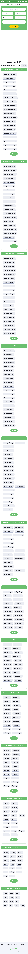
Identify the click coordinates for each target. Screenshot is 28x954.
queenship (19, 623)
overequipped (9, 358)
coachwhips (8, 551)
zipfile (15, 709)
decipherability (9, 129)
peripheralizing (9, 82)
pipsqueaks (8, 531)
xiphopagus (19, 555)
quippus (17, 713)
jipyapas (18, 660)
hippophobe (8, 566)
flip (12, 864)
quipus (6, 774)
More (14, 154)
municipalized (9, 286)
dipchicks (7, 615)
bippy (6, 823)
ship (12, 868)
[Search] (23, 9)
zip (5, 893)
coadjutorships (9, 202)
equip (6, 807)
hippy (14, 815)
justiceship (8, 510)
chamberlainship (10, 102)
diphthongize (8, 351)
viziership (19, 531)
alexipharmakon (9, 170)
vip (11, 897)
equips (15, 766)
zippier (7, 721)
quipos (15, 770)
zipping (16, 705)
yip (5, 897)
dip (5, 901)
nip (5, 905)
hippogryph (8, 543)
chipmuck (7, 652)
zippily (16, 698)
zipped (16, 750)
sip (17, 905)
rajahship (17, 607)
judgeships (8, 570)
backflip (16, 672)
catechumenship (10, 229)
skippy (15, 774)
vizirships (7, 535)
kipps (6, 835)
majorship (8, 623)
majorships (20, 570)
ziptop (6, 762)
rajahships (8, 555)
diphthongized (9, 258)
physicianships (9, 206)
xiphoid (7, 717)
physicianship (9, 317)
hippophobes (9, 506)
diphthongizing (9, 166)
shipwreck (8, 627)
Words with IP (18, 4)
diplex (6, 786)
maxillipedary (9, 310)
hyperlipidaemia (9, 145)
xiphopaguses (9, 421)
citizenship (8, 455)
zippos (15, 758)
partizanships (9, 290)
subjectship (8, 462)
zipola (14, 778)
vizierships (20, 443)
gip (11, 901)
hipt (5, 868)
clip (5, 876)
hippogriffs (8, 502)
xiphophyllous (9, 262)
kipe (6, 860)
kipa (6, 864)
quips (6, 811)
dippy (14, 827)
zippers (16, 717)
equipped (7, 660)
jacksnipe (19, 604)
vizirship (7, 600)
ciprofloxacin (8, 282)
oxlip (6, 819)
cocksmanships (9, 333)
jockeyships (8, 443)
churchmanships (9, 174)
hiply (14, 831)
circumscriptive (9, 125)
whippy (16, 754)
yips (12, 872)
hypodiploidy (8, 406)
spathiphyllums (9, 213)
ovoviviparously (9, 113)
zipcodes (17, 668)
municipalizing (9, 194)
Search (14, 26)
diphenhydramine (10, 90)
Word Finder (10, 4)
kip (11, 893)
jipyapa (16, 701)
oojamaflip (8, 574)
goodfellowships (10, 141)
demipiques (19, 559)
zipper (6, 758)
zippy (6, 803)
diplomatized (9, 398)
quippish (16, 649)
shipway (7, 733)
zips (13, 852)
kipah (14, 823)
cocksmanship (9, 425)
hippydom (7, 680)
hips (19, 864)
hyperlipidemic (9, 225)
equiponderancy (9, 178)
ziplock (7, 698)
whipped (17, 733)
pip (17, 897)
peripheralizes (9, 198)
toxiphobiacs (9, 390)
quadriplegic (8, 413)
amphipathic (8, 482)
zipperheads (8, 447)
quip (6, 852)
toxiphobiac (8, 466)
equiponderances (10, 109)
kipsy (6, 827)
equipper (18, 676)
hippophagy (8, 547)
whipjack (7, 645)
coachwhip (8, 604)
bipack (15, 782)
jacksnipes (20, 551)
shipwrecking (9, 417)
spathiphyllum (9, 325)
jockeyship (8, 527)
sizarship (18, 627)
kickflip (7, 656)
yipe (5, 872)
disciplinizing (8, 221)
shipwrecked (8, 474)
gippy (6, 831)
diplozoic (18, 615)
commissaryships (10, 106)
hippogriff (8, 562)
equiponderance (10, 241)
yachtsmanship (9, 329)
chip (13, 856)
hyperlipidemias (9, 149)
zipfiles (7, 672)
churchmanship (9, 270)
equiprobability (9, 78)
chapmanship (9, 490)
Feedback (8, 951)
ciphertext (8, 559)
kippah (6, 770)
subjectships (8, 386)
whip (6, 856)
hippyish (18, 680)
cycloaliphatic (9, 237)
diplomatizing (9, 302)
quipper (7, 713)
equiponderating (10, 137)
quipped (7, 705)
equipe (6, 766)
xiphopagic (18, 535)
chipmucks (18, 600)
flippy (14, 786)
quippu (6, 754)
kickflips (7, 607)
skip (20, 860)
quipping (7, 664)
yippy (22, 815)
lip (17, 901)
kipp (20, 852)
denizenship (8, 470)
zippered (7, 668)
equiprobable (9, 402)
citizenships (8, 374)
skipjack (17, 645)
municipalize (8, 410)
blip (18, 872)
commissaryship (10, 233)
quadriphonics (9, 274)
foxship (7, 701)
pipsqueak (18, 596)
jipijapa (7, 649)
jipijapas (7, 596)
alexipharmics (9, 278)
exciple (16, 725)
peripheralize (8, 294)
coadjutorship (9, 298)
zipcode (7, 709)
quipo (14, 807)
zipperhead (8, 539)
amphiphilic (8, 486)
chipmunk (7, 676)
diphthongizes (9, 266)
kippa (21, 831)
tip (22, 905)
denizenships (9, 394)
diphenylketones (10, 133)
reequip (16, 729)
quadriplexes (8, 355)
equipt (6, 782)
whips (14, 835)
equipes (7, 725)
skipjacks (18, 592)
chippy (15, 762)
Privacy (14, 951)
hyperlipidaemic (9, 94)
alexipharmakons (10, 74)
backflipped (8, 451)
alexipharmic (8, 366)
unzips (6, 778)
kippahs (7, 729)
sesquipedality (9, 209)
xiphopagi (8, 611)
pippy (13, 819)
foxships (18, 652)
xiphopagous (9, 478)
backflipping (8, 370)
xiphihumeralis (9, 182)
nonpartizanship (9, 86)
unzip (6, 815)
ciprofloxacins (9, 190)
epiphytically (8, 306)
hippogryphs (8, 459)
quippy (7, 750)
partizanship (8, 382)
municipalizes (9, 313)
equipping (8, 619)
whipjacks (8, 592)
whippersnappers (10, 117)
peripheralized (9, 186)
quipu (14, 811)
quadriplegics (9, 321)
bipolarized (20, 486)
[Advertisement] (14, 45)
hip (17, 893)
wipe (19, 868)
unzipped (17, 664)
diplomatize (8, 498)
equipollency (8, 378)
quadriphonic (9, 362)
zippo (14, 803)
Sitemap (20, 951)
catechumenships (10, 98)
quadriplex (19, 527)
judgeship (19, 619)
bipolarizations (9, 121)
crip (11, 876)
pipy (20, 856)
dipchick (16, 656)
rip (11, 905)
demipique (19, 611)
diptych (16, 721)
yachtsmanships (10, 217)
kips (13, 860)
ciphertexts (8, 494)
